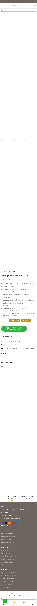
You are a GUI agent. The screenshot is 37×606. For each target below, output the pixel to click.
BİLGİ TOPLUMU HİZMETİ (8, 540)
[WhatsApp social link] (15, 353)
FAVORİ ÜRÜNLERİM (7, 562)
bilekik (9, 348)
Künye (11, 272)
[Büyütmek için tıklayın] (4, 136)
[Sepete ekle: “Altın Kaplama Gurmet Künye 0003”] (15, 371)
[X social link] (16, 1)
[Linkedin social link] (23, 1)
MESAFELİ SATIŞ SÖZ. (7, 572)
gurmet (14, 348)
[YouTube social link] (13, 353)
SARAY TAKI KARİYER (7, 542)
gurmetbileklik (22, 348)
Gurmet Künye (18, 272)
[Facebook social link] (14, 1)
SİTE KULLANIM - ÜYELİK (8, 587)
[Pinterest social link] (21, 1)
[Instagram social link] (11, 353)
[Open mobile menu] (2, 6)
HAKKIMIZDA (5, 528)
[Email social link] (18, 1)
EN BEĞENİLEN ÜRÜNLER (8, 556)
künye (4, 350)
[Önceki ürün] (31, 272)
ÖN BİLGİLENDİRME (7, 584)
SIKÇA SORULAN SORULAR (9, 537)
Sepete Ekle (15, 320)
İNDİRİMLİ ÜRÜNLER (7, 550)
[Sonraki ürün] (35, 272)
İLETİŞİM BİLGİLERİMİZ (8, 531)
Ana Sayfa (4, 272)
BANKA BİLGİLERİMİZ (7, 534)
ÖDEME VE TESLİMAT (7, 581)
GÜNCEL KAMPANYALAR (8, 565)
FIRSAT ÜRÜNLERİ (6, 553)
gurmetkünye (31, 348)
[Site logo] (18, 5)
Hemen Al (26, 320)
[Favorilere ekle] (15, 368)
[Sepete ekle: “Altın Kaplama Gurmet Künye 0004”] (33, 371)
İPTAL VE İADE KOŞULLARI (9, 575)
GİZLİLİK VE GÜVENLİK (7, 578)
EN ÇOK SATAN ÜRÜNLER (8, 559)
